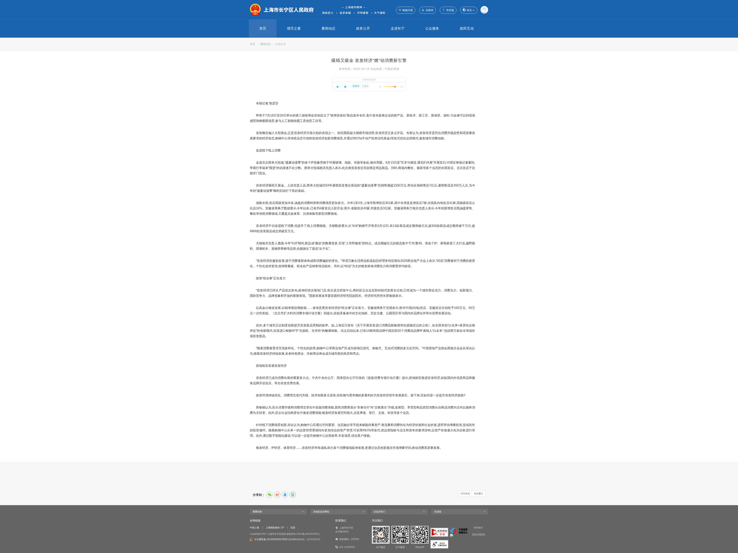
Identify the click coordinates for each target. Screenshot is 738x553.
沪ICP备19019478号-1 (308, 534)
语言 (469, 10)
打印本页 (465, 493)
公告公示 (280, 44)
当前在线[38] (478, 534)
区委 (293, 527)
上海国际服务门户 (275, 527)
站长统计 (478, 527)
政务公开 (363, 28)
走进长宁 (398, 28)
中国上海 (254, 527)
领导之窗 (294, 28)
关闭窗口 (478, 493)
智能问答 (407, 10)
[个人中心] (484, 9)
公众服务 (432, 28)
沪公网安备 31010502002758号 (271, 539)
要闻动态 (328, 28)
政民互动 (467, 28)
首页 (262, 28)
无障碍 (430, 10)
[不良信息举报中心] (459, 531)
